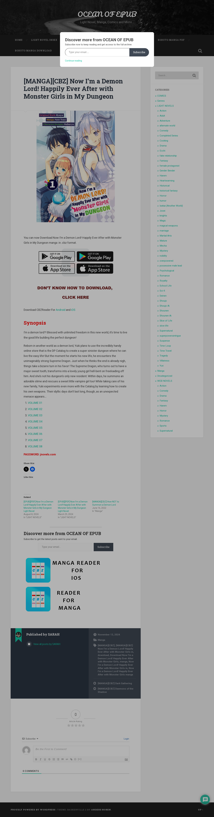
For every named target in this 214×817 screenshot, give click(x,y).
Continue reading (73, 60)
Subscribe (139, 52)
